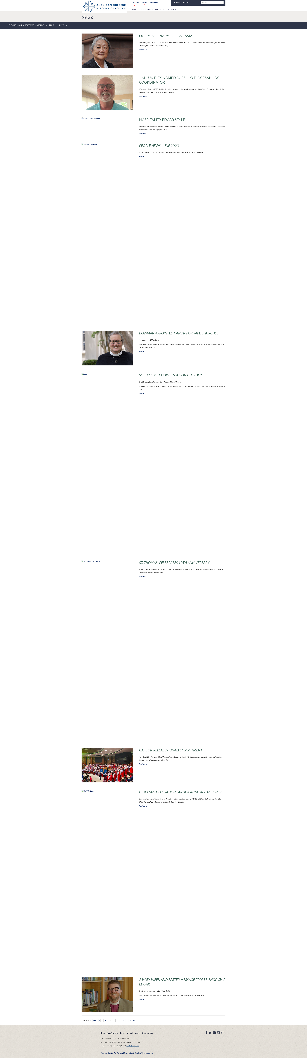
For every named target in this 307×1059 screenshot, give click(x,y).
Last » (134, 1020)
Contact (135, 2)
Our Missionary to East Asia (161, 36)
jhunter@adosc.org (132, 1046)
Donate (142, 2)
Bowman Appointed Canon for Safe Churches (173, 333)
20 (124, 1020)
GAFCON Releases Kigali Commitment (166, 750)
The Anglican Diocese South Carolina (26, 25)
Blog (51, 25)
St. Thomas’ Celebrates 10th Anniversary (169, 562)
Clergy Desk (151, 2)
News (61, 25)
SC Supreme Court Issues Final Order (166, 375)
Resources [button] (170, 9)
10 (117, 1020)
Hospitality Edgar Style (158, 119)
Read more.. (143, 50)
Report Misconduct (139, 5)
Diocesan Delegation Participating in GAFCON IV (174, 792)
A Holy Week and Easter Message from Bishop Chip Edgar (181, 979)
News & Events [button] (146, 9)
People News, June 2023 (156, 145)
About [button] (134, 9)
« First (95, 1020)
